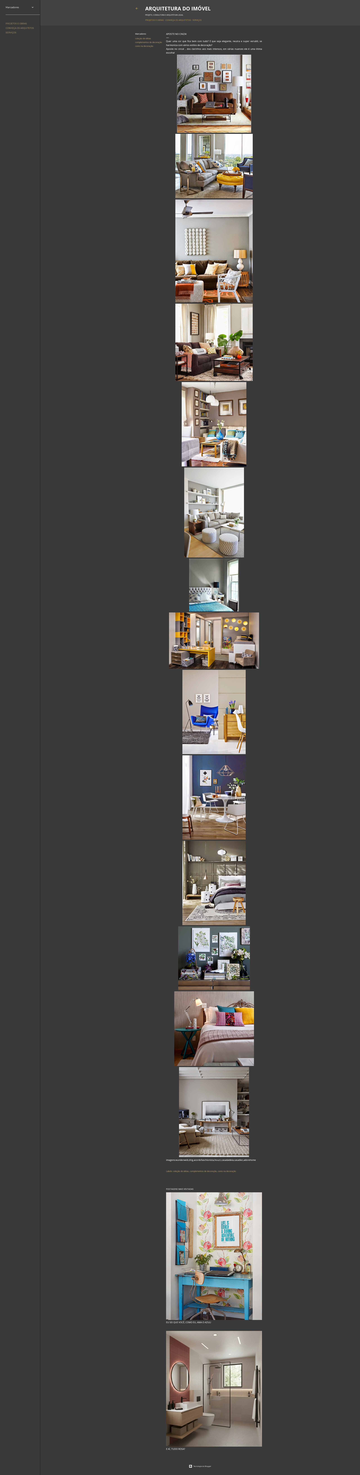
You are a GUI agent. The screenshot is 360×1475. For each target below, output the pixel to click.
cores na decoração (144, 46)
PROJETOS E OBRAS (154, 20)
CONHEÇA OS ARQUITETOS (178, 20)
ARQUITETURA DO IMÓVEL (178, 8)
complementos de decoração (148, 42)
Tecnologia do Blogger (202, 1466)
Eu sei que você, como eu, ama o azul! (188, 1322)
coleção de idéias (143, 38)
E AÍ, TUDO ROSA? (175, 1449)
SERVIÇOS (197, 20)
